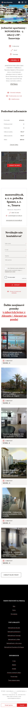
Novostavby (14, 614)
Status (5, 139)
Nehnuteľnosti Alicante (14, 628)
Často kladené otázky (14, 680)
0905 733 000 (15, 212)
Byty (14, 606)
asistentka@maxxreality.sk (15, 215)
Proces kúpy (14, 676)
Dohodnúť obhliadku (15, 92)
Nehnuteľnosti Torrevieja (14, 635)
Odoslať (16, 285)
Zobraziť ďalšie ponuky (11, 575)
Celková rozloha (8, 132)
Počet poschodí (8, 124)
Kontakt (14, 668)
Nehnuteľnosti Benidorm (14, 631)
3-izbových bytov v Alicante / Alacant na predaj (14, 316)
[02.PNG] (13, 14)
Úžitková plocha (8, 135)
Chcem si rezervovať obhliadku (15, 292)
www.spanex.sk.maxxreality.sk (14, 220)
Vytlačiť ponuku (15, 99)
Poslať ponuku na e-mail (15, 96)
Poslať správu (9, 705)
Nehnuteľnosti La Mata (14, 639)
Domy (14, 610)
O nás (14, 661)
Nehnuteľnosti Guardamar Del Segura (14, 647)
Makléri (14, 665)
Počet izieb (7, 128)
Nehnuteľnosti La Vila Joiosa (14, 643)
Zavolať (22, 705)
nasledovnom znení (10, 272)
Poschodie (7, 120)
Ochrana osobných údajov (14, 672)
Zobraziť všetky (14, 144)
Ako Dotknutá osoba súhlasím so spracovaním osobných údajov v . (15, 270)
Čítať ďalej (14, 84)
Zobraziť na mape (14, 165)
